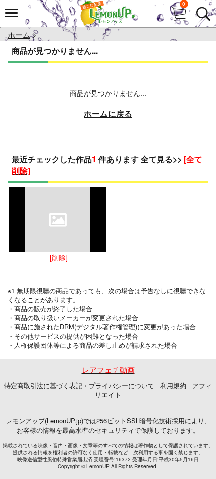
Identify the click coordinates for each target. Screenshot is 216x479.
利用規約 (173, 385)
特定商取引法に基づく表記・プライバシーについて (79, 385)
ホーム (19, 34)
